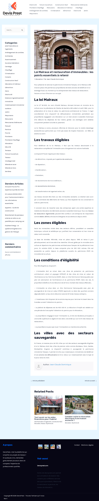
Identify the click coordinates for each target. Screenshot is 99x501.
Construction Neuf (61, 5)
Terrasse (8, 150)
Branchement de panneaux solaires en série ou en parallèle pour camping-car (14, 218)
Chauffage (79, 8)
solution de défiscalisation (48, 355)
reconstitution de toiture (46, 186)
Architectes (9, 56)
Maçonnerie (33, 13)
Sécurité (8, 147)
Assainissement (10, 59)
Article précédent (38, 381)
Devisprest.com (42, 466)
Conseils (8, 77)
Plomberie (8, 136)
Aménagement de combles (38, 11)
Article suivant (91, 381)
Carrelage (8, 66)
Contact (77, 445)
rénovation (8, 143)
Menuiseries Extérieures (79, 5)
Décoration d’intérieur (65, 8)
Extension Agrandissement (14, 98)
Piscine (7, 133)
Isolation (8, 108)
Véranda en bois (10, 168)
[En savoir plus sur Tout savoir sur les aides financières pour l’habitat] (48, 405)
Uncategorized (10, 161)
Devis (7, 91)
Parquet (8, 126)
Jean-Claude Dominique (60, 364)
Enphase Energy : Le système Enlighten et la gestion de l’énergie (13, 229)
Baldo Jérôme (45, 217)
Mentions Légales (87, 445)
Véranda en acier (10, 164)
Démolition (67, 11)
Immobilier (9, 101)
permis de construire (64, 159)
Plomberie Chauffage (36, 8)
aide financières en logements (42, 421)
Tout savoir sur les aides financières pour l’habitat (45, 418)
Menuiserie (51, 8)
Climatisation (55, 11)
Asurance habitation (12, 63)
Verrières (8, 171)
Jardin (86, 11)
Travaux (7, 157)
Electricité (33, 5)
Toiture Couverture (46, 5)
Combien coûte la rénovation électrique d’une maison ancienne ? (77, 418)
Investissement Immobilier (14, 105)
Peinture (8, 129)
